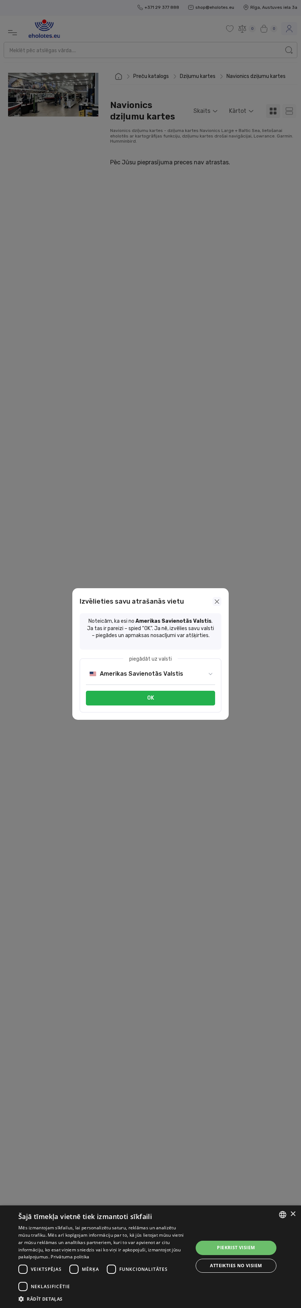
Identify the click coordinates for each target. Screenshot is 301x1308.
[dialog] (150, 1256)
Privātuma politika (70, 1257)
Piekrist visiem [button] (236, 1247)
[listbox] (282, 1214)
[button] (103, 1298)
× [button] (292, 1214)
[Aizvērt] (217, 601)
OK (150, 698)
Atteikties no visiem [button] (236, 1265)
